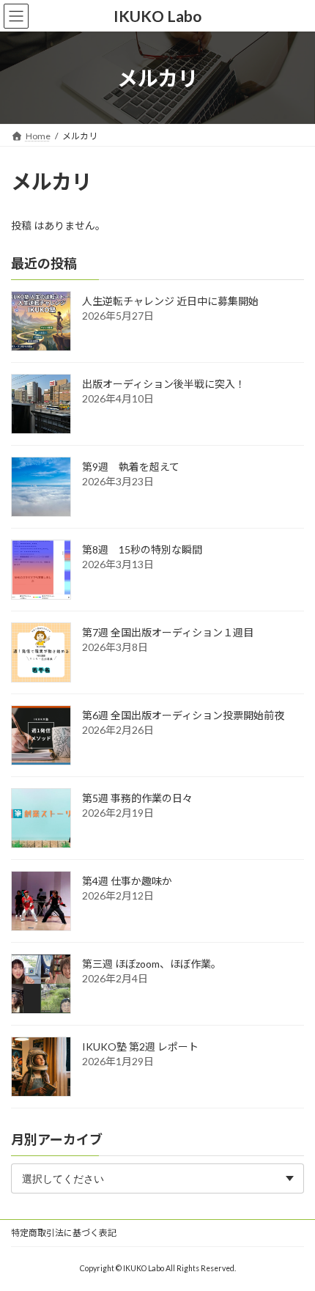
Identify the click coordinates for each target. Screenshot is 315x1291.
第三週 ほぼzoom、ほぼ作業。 (151, 964)
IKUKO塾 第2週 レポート (140, 1047)
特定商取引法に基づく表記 (63, 1232)
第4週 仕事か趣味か (127, 881)
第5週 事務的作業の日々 (137, 798)
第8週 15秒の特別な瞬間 (142, 550)
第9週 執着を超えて (130, 467)
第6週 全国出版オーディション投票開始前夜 (183, 716)
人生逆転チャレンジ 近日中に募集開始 (170, 301)
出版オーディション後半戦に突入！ (163, 384)
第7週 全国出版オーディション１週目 (167, 633)
